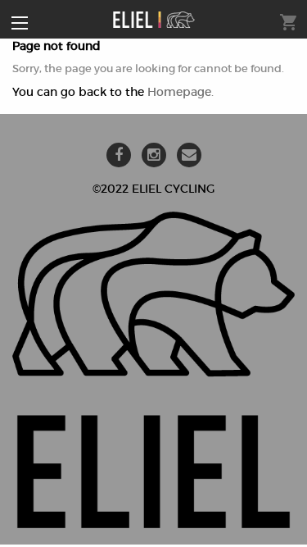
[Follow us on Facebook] (118, 155)
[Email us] (189, 155)
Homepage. (180, 91)
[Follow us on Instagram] (154, 155)
